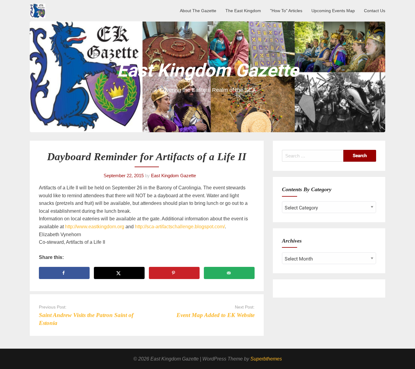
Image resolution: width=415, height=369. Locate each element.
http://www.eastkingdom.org (94, 226)
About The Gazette (198, 10)
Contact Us (374, 10)
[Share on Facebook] (64, 273)
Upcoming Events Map (333, 10)
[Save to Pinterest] (174, 273)
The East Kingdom (243, 10)
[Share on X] (119, 273)
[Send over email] (229, 273)
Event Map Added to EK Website (216, 315)
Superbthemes (266, 358)
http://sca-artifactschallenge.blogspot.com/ (179, 226)
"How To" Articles (286, 10)
